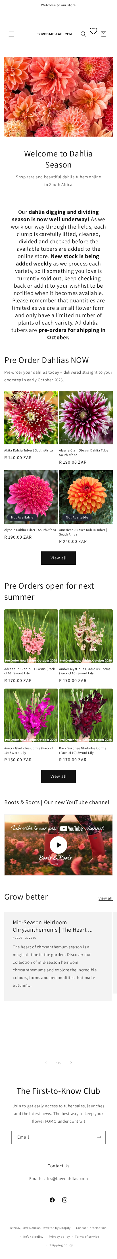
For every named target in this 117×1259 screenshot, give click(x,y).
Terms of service (87, 1237)
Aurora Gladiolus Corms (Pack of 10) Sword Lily (28, 750)
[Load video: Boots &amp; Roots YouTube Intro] (58, 845)
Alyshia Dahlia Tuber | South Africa (30, 530)
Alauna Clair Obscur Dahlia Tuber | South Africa (85, 452)
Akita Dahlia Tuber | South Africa (28, 450)
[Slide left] (46, 1063)
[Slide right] (71, 1063)
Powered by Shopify (56, 1228)
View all (59, 558)
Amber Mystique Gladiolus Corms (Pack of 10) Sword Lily (84, 671)
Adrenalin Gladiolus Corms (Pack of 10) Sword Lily (29, 671)
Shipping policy (61, 1245)
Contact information (91, 1228)
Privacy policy (59, 1237)
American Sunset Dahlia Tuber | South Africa (83, 532)
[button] (11, 34)
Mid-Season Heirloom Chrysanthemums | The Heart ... (53, 926)
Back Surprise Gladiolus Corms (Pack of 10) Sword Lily (82, 750)
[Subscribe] (99, 1137)
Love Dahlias (31, 1228)
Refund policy (33, 1237)
